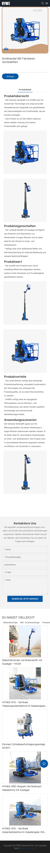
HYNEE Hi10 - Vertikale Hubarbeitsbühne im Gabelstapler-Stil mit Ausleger (23, 830)
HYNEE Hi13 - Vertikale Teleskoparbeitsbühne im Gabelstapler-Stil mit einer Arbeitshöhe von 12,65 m (24, 704)
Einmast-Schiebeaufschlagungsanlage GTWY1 (23, 746)
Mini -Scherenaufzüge (29, 622)
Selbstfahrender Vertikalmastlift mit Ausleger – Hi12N (22, 662)
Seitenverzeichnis (28, 848)
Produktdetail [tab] (25, 89)
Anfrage (10, 76)
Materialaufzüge (10, 622)
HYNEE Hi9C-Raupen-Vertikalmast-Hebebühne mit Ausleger (22, 788)
